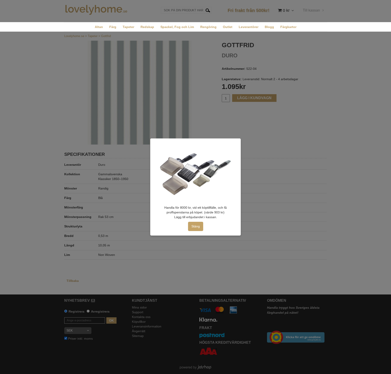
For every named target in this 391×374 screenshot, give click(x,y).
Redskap (147, 27)
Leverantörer (248, 27)
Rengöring (208, 27)
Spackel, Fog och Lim (177, 27)
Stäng (195, 226)
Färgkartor (288, 27)
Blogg (269, 27)
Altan (99, 27)
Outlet (227, 27)
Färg (112, 27)
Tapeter (128, 27)
